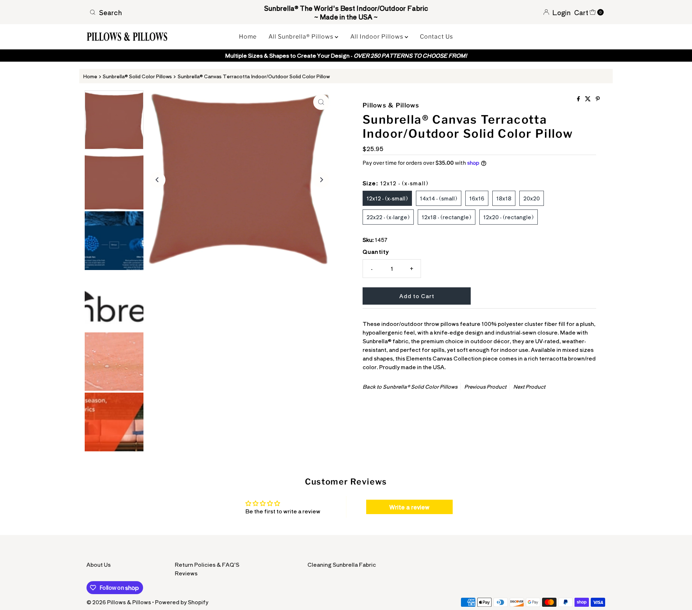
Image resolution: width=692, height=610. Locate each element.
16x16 (476, 198)
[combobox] (171, 12)
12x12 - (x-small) (387, 198)
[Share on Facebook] (579, 98)
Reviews (186, 573)
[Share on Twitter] (588, 98)
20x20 (531, 198)
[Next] (321, 180)
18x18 (503, 198)
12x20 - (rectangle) (508, 217)
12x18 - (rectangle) (446, 217)
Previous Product (485, 386)
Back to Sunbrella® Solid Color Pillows (410, 386)
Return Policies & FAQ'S (207, 564)
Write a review (409, 507)
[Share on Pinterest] (598, 98)
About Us (98, 564)
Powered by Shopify (181, 602)
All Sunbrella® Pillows (302, 36)
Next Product (529, 386)
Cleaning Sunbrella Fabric (341, 564)
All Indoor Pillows (377, 36)
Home (248, 36)
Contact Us (436, 36)
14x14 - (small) (438, 198)
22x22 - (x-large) (388, 217)
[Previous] (157, 180)
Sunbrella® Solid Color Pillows (137, 76)
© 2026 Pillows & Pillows (118, 602)
